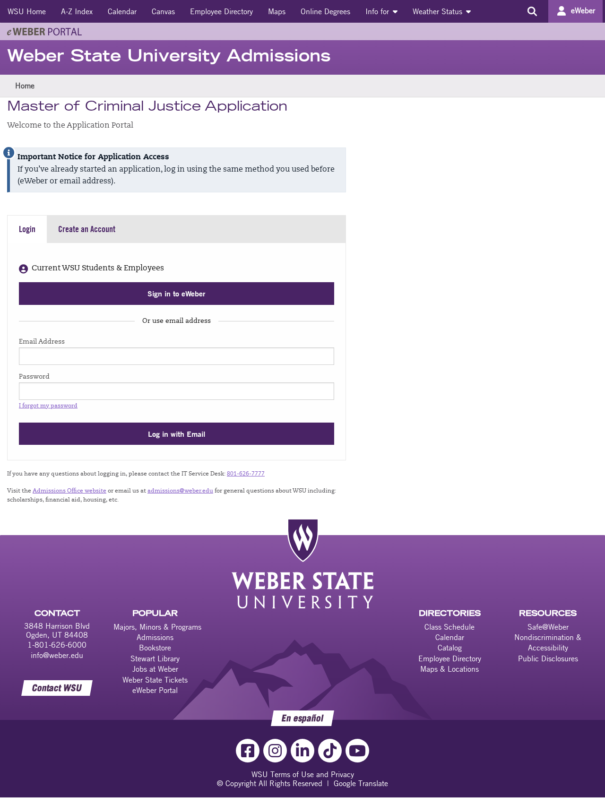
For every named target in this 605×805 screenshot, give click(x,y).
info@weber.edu (57, 655)
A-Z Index (77, 11)
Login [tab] (27, 229)
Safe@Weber (548, 627)
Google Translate (361, 783)
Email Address (42, 342)
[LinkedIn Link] (302, 750)
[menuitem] (26, 11)
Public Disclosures (548, 658)
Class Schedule (449, 627)
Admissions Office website (69, 491)
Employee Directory (221, 11)
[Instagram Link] (275, 750)
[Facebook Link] (247, 750)
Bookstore (155, 647)
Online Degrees (325, 11)
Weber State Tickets (155, 679)
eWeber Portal (155, 690)
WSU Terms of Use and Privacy (302, 774)
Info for (378, 11)
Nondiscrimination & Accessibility (547, 642)
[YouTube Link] (357, 750)
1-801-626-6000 (56, 644)
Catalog (450, 647)
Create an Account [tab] (86, 229)
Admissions (155, 637)
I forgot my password (48, 406)
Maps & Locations (449, 669)
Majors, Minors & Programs (157, 627)
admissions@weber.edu (180, 491)
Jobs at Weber (155, 669)
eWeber (583, 10)
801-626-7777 (246, 474)
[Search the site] (532, 11)
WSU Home (27, 11)
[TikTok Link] (330, 750)
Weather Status (439, 11)
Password (34, 377)
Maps (276, 11)
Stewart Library (155, 658)
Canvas (163, 11)
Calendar (122, 11)
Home (25, 85)
